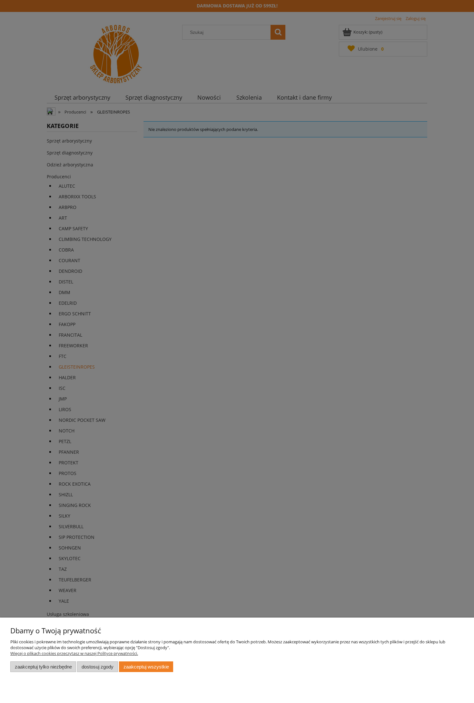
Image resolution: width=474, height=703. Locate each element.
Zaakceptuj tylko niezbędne (43, 666)
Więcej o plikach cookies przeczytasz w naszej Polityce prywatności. (74, 653)
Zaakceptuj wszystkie (146, 666)
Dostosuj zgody (98, 666)
